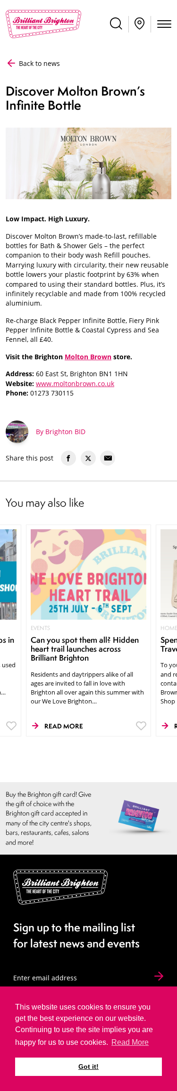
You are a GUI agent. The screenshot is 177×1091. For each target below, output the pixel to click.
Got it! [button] (88, 1066)
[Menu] (164, 25)
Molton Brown (88, 356)
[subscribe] (159, 976)
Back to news (38, 63)
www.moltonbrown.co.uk (75, 384)
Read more (63, 726)
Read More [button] (130, 1042)
